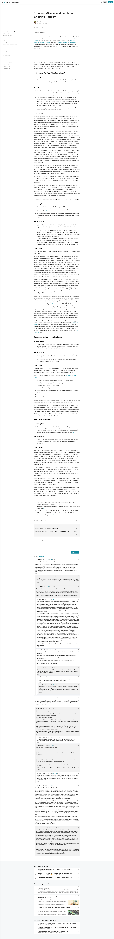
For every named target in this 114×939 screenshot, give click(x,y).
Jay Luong (47, 932)
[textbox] (56, 547)
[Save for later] (74, 27)
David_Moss (41, 599)
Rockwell (39, 899)
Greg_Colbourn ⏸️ (48, 874)
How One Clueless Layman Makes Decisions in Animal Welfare (54, 907)
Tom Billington (45, 899)
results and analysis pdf (49, 757)
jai (76, 528)
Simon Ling (40, 928)
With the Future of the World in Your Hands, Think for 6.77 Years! (54, 869)
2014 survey (54, 304)
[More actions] (79, 27)
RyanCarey (39, 559)
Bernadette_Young (41, 697)
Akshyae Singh (41, 924)
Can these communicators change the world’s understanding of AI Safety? (57, 923)
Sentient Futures (41, 932)
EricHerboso (41, 745)
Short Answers (7, 40)
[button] (35, 559)
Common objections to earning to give (67, 42)
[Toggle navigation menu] (2, 2)
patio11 (75, 531)
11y (43, 559)
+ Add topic (42, 32)
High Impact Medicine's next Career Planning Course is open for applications (58, 927)
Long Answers (7, 42)
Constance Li (52, 932)
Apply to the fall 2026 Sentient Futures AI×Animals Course (53, 931)
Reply (36, 573)
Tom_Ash (40, 586)
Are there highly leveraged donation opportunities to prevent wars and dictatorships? (60, 877)
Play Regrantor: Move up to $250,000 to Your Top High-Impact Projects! (56, 873)
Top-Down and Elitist (7, 62)
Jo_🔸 (39, 909)
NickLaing (75, 534)
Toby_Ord (40, 888)
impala (41, 667)
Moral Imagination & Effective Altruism (47, 887)
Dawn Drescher (41, 21)
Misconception (7, 38)
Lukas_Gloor (41, 575)
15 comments (5, 71)
